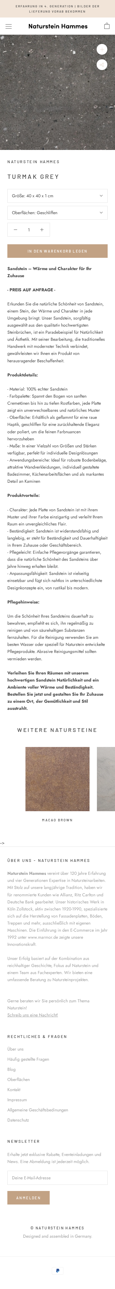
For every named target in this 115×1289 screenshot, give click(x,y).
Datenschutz (18, 1120)
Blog (11, 1069)
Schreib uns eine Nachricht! (32, 1015)
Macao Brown (57, 820)
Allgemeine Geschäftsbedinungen (37, 1110)
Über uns (15, 1049)
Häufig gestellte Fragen (28, 1059)
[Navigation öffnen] (9, 26)
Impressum (17, 1100)
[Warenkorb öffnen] (106, 26)
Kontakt (13, 1090)
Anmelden (28, 1198)
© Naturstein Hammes (57, 1228)
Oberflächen (18, 1079)
